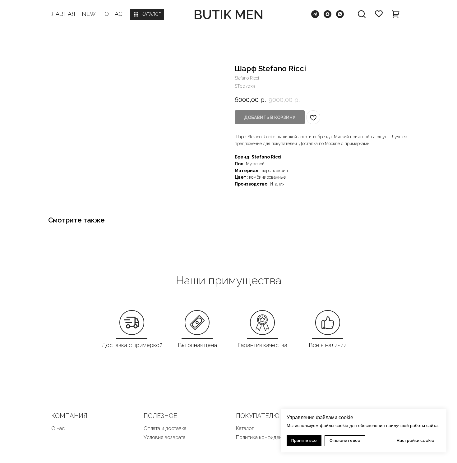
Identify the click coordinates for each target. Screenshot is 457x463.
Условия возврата (165, 437)
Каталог (245, 428)
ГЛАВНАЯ (61, 14)
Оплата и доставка (165, 428)
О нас (58, 428)
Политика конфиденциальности (272, 437)
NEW (89, 14)
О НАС (113, 14)
